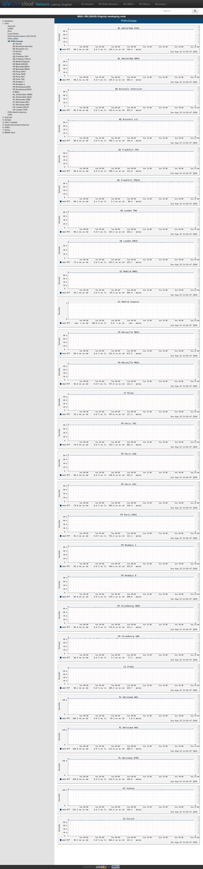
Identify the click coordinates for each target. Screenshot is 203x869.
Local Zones (13, 33)
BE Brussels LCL (20, 48)
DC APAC (128, 4)
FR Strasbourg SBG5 (22, 89)
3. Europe (7, 119)
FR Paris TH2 (19, 79)
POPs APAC (13, 38)
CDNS (10, 28)
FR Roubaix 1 (19, 81)
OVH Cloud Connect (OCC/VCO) (22, 36)
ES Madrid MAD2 (20, 64)
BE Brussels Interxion (23, 46)
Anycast (11, 26)
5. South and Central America (16, 124)
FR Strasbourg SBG (21, 86)
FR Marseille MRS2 (21, 69)
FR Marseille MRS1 (21, 66)
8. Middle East (9, 132)
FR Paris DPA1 (19, 71)
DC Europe (86, 4)
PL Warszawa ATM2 (21, 99)
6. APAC (6, 127)
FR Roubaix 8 (19, 84)
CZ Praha (17, 53)
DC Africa (144, 4)
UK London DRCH (21, 107)
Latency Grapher (54, 4)
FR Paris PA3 (19, 76)
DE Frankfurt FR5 (20, 56)
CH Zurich (17, 51)
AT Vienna (17, 43)
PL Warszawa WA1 (21, 102)
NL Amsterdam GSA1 (22, 96)
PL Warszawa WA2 (21, 104)
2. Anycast (7, 117)
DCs (10, 31)
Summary (160, 4)
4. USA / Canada (10, 122)
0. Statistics (8, 20)
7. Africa (6, 129)
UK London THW (20, 109)
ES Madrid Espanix (21, 61)
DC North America (108, 4)
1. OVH (6, 23)
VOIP (10, 114)
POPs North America (17, 112)
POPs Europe (17, 41)
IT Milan (16, 91)
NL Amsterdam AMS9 (22, 94)
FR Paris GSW (19, 74)
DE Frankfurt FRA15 (22, 58)
